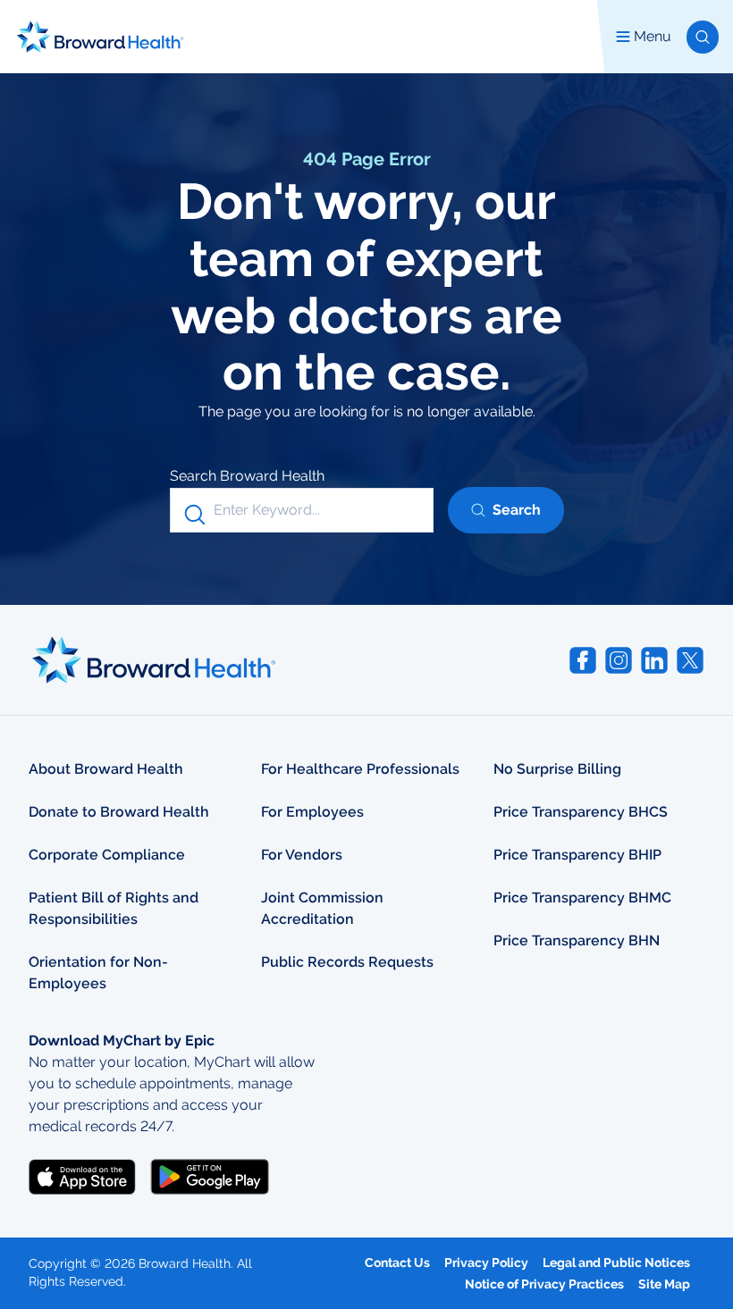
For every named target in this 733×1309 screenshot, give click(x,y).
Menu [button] (652, 36)
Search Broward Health (247, 475)
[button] (703, 37)
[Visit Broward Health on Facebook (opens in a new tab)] (583, 660)
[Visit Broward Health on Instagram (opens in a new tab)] (618, 660)
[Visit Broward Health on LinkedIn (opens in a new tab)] (654, 660)
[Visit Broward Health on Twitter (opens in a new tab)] (690, 660)
